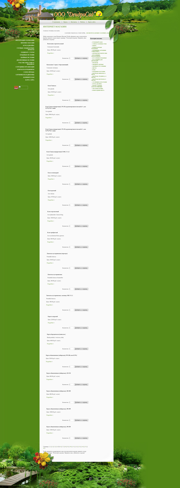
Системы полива (97, 88)
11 (73, 446)
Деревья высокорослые (99, 53)
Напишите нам (28, 77)
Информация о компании (25, 40)
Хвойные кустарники (99, 66)
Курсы (65, 22)
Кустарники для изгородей (96, 60)
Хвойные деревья (97, 64)
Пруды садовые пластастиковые (96, 86)
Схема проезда (28, 72)
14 (82, 446)
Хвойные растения (27, 57)
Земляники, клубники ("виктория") (98, 51)
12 (76, 446)
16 (43, 448)
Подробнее (50, 53)
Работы (82, 22)
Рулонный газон (97, 42)
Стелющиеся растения (99, 82)
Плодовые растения (27, 55)
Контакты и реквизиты (25, 69)
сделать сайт (96, 479)
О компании (56, 22)
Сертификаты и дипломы (25, 74)
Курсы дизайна (28, 45)
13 (79, 446)
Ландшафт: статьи (27, 52)
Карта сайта (91, 22)
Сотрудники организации (25, 67)
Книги (94, 45)
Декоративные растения (25, 60)
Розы (93, 69)
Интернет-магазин (27, 43)
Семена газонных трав (99, 43)
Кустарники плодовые (99, 58)
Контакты (74, 22)
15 (85, 446)
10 (70, 446)
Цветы (94, 68)
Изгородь (95, 62)
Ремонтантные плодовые (96, 48)
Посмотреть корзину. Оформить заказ (98, 33)
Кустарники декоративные (96, 55)
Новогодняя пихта (98, 90)
